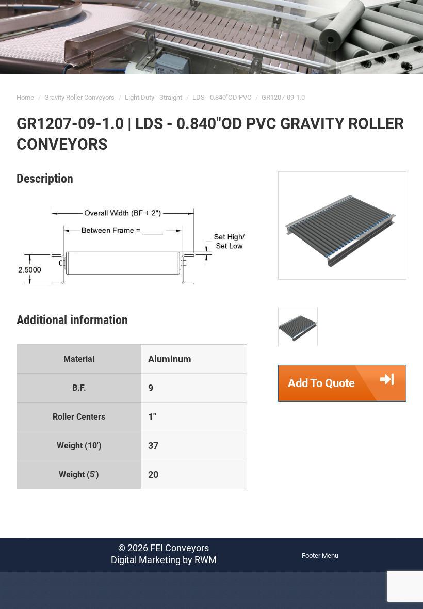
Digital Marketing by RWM (164, 559)
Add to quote (321, 383)
